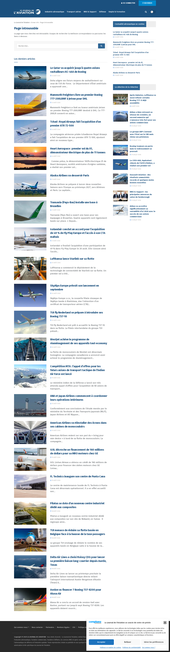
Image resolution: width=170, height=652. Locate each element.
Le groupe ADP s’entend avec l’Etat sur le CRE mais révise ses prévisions (141, 134)
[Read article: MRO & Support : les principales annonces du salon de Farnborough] (120, 196)
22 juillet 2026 (136, 220)
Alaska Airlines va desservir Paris (69, 175)
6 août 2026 (135, 106)
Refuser (127, 642)
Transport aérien (74, 12)
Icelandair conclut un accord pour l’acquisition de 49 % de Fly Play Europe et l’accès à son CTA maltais (77, 233)
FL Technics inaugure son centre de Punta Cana (77, 476)
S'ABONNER (147, 3)
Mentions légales (63, 627)
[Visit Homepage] (27, 12)
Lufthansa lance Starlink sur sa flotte (72, 258)
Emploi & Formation (117, 12)
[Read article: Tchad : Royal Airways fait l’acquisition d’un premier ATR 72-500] (30, 131)
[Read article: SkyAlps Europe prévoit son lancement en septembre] (30, 295)
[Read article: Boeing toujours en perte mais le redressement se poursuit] (120, 150)
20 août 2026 (55, 263)
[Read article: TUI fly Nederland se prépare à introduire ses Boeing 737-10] (30, 322)
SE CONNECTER (129, 3)
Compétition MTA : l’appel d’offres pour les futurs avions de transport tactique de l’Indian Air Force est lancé (77, 370)
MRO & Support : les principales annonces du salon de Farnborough (141, 194)
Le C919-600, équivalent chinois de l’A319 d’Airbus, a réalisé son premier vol (142, 163)
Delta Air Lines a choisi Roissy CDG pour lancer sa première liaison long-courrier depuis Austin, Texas (78, 560)
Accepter (101, 642)
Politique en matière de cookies (110, 647)
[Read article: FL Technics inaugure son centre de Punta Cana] (30, 486)
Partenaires (50, 627)
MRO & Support (90, 12)
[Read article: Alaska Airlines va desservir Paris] (30, 185)
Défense (102, 12)
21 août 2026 (55, 179)
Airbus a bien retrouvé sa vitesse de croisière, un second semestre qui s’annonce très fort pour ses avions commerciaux (143, 117)
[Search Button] (146, 12)
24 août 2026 (55, 76)
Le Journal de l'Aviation (22, 22)
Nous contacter (37, 627)
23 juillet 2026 (136, 186)
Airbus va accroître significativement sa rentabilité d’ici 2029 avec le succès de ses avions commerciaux (142, 211)
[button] (165, 622)
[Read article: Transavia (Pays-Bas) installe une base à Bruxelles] (30, 212)
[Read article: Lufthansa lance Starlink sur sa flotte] (30, 268)
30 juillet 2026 (136, 126)
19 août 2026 (55, 378)
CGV (73, 627)
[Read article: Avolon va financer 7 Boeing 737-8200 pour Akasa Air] (30, 599)
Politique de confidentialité (131, 647)
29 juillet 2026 (136, 154)
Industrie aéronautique (54, 12)
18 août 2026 (55, 511)
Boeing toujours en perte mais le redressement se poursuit (141, 148)
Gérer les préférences (154, 642)
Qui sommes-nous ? (148, 647)
